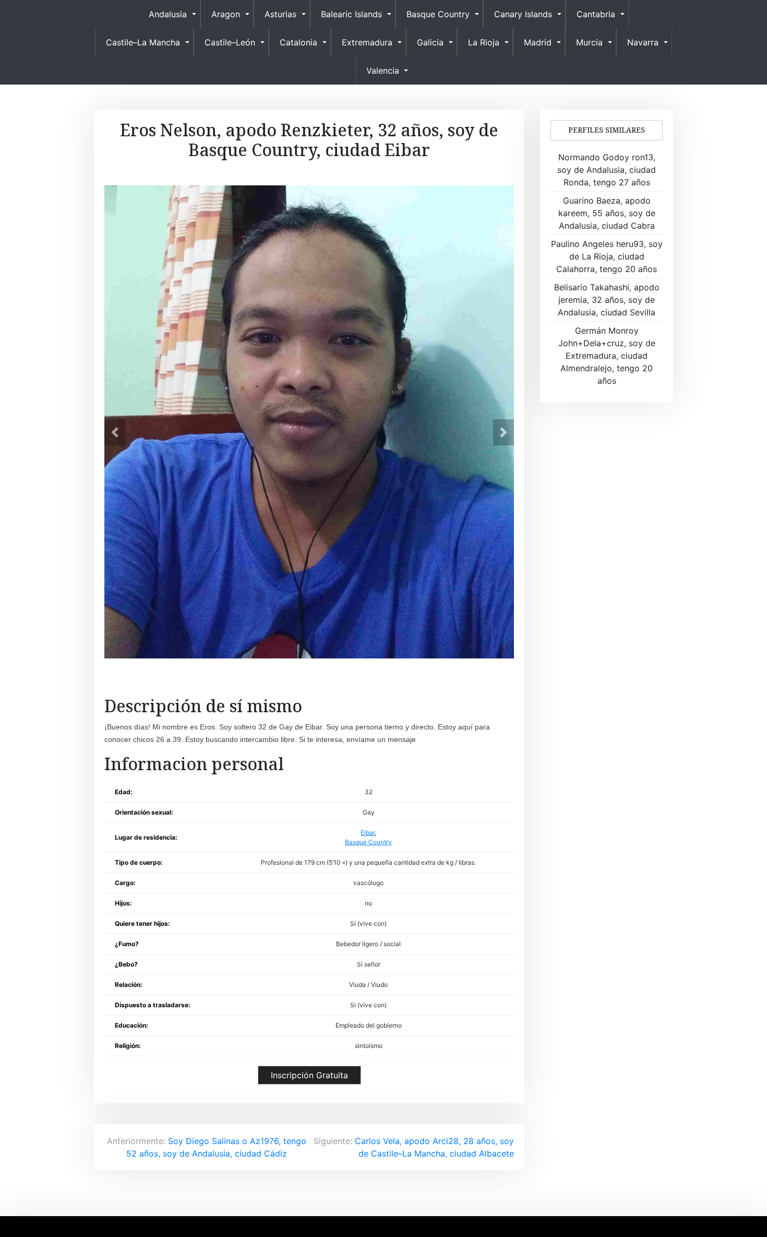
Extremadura (367, 42)
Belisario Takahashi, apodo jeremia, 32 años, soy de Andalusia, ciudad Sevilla (607, 299)
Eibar (368, 833)
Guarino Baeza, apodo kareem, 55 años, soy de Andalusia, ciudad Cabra (606, 213)
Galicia (430, 42)
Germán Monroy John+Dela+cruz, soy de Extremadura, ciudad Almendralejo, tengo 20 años (606, 355)
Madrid (538, 42)
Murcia (589, 42)
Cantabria (596, 14)
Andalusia (168, 14)
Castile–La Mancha (143, 42)
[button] (114, 432)
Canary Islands (523, 14)
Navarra (642, 42)
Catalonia (298, 42)
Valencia (382, 70)
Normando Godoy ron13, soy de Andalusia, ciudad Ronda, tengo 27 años (606, 169)
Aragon (225, 14)
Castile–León (230, 42)
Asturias (280, 14)
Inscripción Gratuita (309, 1075)
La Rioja (483, 42)
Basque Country (438, 14)
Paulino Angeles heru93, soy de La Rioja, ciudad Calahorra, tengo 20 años (607, 256)
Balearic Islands (351, 14)
